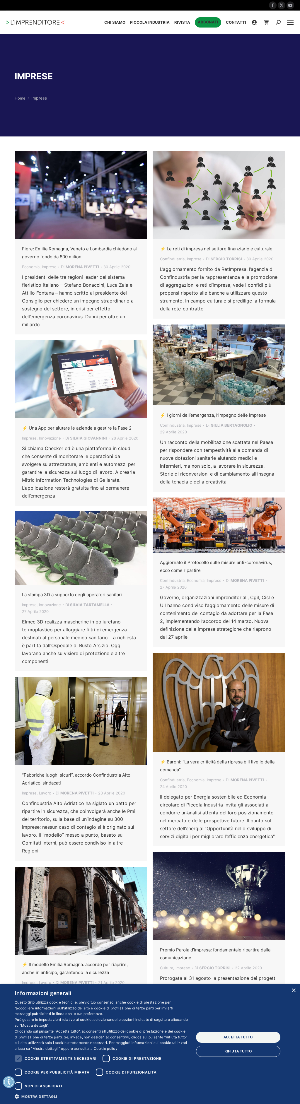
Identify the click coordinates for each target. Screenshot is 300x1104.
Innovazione (50, 438)
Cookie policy (105, 1048)
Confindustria (172, 259)
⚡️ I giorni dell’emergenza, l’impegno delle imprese (213, 415)
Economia (31, 266)
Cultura (166, 967)
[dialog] (150, 1044)
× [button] (293, 990)
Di (80, 266)
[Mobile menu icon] (290, 22)
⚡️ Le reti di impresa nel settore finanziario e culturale (216, 249)
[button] (102, 1096)
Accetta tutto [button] (238, 1037)
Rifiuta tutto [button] (238, 1051)
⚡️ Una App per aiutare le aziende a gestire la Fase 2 (77, 428)
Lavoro (45, 793)
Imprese (49, 266)
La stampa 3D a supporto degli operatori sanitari (72, 594)
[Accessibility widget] (9, 1082)
